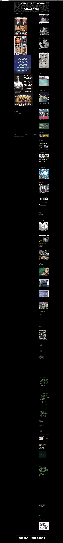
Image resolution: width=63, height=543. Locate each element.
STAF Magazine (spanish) (42, 467)
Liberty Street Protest (41, 264)
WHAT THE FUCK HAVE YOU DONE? (31, 4)
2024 (40, 344)
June (41, 419)
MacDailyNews (41, 325)
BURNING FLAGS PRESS (42, 211)
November (41, 357)
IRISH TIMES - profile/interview (43, 475)
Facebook (40, 212)
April (41, 421)
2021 (40, 346)
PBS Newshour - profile (42, 461)
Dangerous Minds (41, 316)
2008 (40, 432)
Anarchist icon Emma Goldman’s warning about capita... (44, 413)
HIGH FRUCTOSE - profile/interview (43, 470)
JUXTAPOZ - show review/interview (43, 478)
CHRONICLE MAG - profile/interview (43, 465)
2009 (40, 431)
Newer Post (15, 134)
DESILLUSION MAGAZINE (42, 468)
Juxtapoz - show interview (42, 474)
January (41, 425)
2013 (40, 426)
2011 (40, 429)
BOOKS (40, 210)
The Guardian (40, 315)
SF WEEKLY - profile (41, 473)
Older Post (35, 134)
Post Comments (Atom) (21, 136)
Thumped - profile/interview (42, 477)
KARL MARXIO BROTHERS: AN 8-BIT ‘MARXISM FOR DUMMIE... (44, 401)
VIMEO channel (41, 214)
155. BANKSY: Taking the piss (44, 383)
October (41, 358)
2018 (40, 350)
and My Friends (41, 326)
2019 (40, 349)
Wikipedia (40, 263)
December (41, 356)
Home (26, 134)
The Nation (40, 324)
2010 (40, 430)
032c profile (40, 466)
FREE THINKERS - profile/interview (43, 469)
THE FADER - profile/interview (43, 462)
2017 (40, 351)
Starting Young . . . (42, 411)
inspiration (22, 108)
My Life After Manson (43, 399)
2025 (40, 343)
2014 (40, 355)
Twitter (39, 215)
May (41, 420)
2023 (40, 345)
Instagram (40, 213)
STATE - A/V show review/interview (43, 476)
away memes (18, 108)
